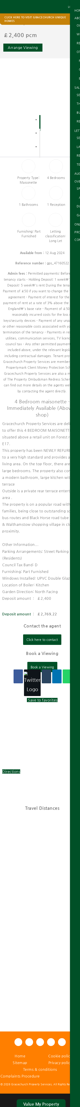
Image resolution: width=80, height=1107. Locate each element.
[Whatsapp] (67, 676)
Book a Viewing (42, 667)
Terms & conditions (40, 1069)
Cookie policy (60, 1056)
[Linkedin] (57, 676)
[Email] (46, 676)
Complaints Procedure (20, 1076)
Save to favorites (43, 700)
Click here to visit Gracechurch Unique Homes (35, 19)
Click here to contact (42, 639)
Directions (11, 771)
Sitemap (20, 1063)
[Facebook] (18, 676)
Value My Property (41, 1104)
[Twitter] (32, 682)
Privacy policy (60, 1063)
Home (20, 1056)
